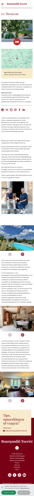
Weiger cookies (24, 492)
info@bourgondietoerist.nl (16, 430)
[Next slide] (22, 254)
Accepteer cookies (8, 492)
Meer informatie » (24, 488)
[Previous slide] (10, 254)
